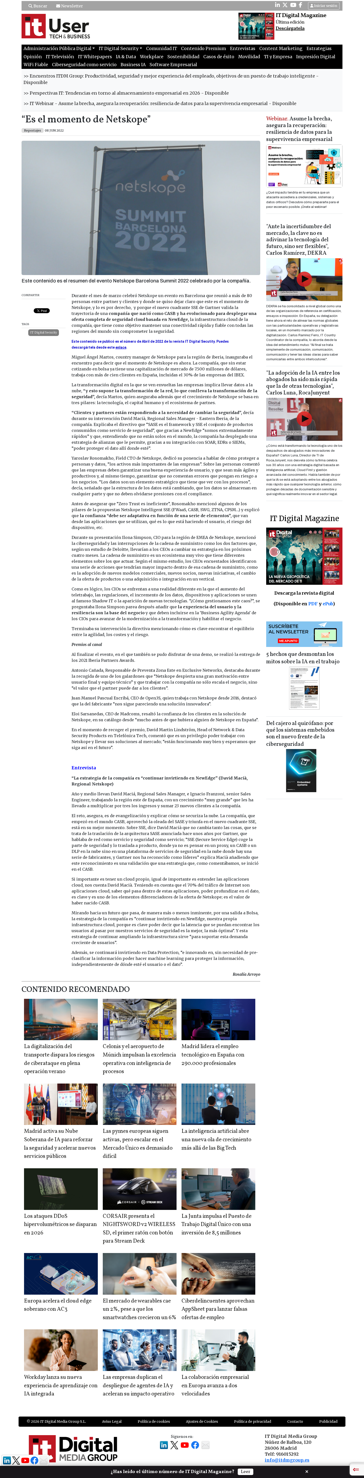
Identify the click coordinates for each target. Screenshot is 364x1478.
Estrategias (319, 48)
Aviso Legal (112, 1421)
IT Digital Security (43, 332)
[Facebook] (300, 4)
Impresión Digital (315, 56)
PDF (313, 604)
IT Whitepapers (95, 56)
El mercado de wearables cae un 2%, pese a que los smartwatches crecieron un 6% (139, 1309)
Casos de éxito (218, 56)
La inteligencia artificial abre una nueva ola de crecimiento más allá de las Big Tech (216, 1140)
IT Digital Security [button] (118, 48)
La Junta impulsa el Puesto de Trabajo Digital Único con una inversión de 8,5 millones (217, 1225)
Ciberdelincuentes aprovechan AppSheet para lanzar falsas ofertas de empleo (218, 1309)
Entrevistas (242, 48)
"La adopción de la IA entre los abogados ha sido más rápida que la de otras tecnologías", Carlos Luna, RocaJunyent (303, 383)
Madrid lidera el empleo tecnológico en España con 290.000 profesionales (213, 1055)
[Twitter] (285, 4)
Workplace (151, 56)
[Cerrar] (307, 1471)
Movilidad (249, 56)
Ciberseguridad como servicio (84, 64)
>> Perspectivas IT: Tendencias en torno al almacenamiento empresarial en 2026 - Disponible (126, 93)
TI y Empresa (278, 56)
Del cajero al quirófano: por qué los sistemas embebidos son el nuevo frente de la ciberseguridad (300, 734)
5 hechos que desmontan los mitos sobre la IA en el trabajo (302, 658)
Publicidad (328, 1421)
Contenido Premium (203, 48)
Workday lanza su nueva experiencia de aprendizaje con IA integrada (61, 1386)
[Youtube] (293, 4)
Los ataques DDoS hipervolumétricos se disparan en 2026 (60, 1225)
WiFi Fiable (36, 64)
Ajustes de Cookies (202, 1421)
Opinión (33, 56)
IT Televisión (60, 56)
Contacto (295, 1421)
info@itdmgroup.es (287, 1460)
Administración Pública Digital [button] (57, 48)
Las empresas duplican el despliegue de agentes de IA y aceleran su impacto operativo (138, 1386)
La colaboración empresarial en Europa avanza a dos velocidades (215, 1386)
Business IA (133, 64)
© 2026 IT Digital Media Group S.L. (56, 1421)
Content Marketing (281, 48)
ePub (328, 604)
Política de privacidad (252, 1421)
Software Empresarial (173, 64)
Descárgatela (290, 28)
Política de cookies (154, 1421)
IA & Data (126, 56)
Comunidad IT (161, 48)
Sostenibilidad (183, 56)
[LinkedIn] (277, 4)
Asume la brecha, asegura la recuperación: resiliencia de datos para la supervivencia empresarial (299, 129)
